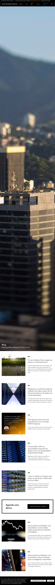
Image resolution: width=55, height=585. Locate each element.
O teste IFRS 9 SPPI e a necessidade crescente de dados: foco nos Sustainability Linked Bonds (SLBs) (39, 450)
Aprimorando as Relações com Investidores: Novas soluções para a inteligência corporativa (39, 557)
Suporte (38, 4)
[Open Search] (51, 4)
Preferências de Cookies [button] (38, 580)
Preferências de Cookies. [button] (17, 583)
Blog (27, 4)
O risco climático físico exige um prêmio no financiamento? (40, 361)
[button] (8, 0)
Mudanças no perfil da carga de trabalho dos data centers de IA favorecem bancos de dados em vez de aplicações (40, 392)
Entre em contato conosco (38, 506)
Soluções (21, 4)
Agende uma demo (45, 4)
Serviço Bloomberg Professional (9, 4)
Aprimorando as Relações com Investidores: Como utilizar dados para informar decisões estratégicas (39, 529)
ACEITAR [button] (50, 580)
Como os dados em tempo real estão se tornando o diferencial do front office (40, 478)
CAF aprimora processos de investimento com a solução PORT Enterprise (38, 422)
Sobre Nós (32, 4)
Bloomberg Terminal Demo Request (21, 0)
